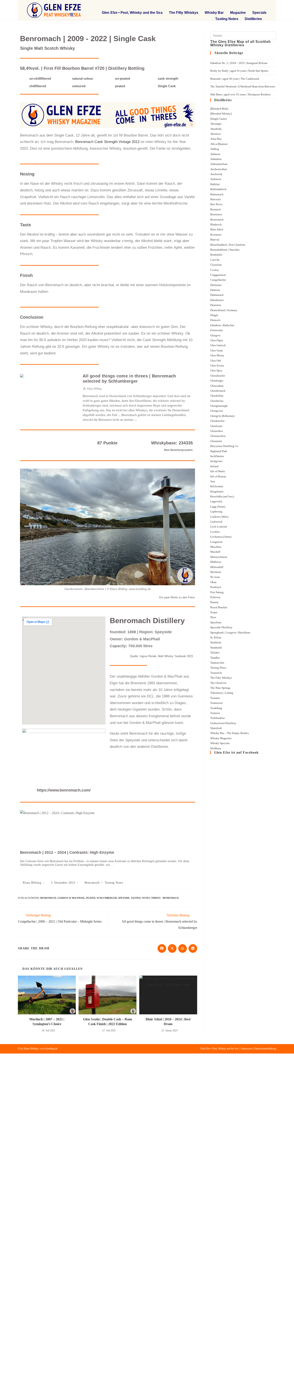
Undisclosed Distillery (223, 723)
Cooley (214, 270)
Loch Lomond (218, 526)
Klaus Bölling (32, 882)
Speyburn (215, 622)
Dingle (214, 315)
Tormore (215, 713)
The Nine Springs (220, 687)
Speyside (124, 898)
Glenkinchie (217, 420)
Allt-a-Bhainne (219, 144)
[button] (238, 5)
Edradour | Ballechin (222, 325)
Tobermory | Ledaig (221, 692)
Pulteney (215, 597)
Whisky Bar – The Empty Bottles (229, 733)
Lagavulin (216, 501)
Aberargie (216, 123)
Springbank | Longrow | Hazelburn (230, 632)
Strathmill (216, 647)
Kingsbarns (216, 491)
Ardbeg (214, 149)
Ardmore (215, 154)
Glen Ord (215, 360)
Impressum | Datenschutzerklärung (258, 1048)
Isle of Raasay (218, 476)
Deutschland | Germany (223, 310)
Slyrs (213, 617)
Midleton (215, 561)
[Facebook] (256, 5)
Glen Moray (217, 355)
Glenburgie (216, 380)
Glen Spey (216, 370)
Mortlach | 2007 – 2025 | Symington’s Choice (46, 1021)
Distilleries (253, 19)
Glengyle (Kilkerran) (222, 415)
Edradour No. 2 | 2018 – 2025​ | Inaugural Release (239, 63)
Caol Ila (215, 259)
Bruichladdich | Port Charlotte (227, 244)
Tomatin (215, 698)
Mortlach (215, 572)
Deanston (215, 305)
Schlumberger (107, 898)
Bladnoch (216, 224)
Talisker (215, 652)
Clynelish (216, 264)
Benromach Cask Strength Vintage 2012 (107, 142)
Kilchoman (216, 486)
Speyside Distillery (221, 627)
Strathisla (215, 642)
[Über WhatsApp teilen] (182, 948)
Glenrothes (216, 431)
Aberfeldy (216, 128)
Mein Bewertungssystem (178, 450)
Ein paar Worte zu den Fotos (177, 597)
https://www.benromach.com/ (64, 790)
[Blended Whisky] (221, 113)
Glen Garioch (218, 345)
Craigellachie (218, 279)
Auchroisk (216, 174)
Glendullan (216, 395)
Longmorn (216, 541)
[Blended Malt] (219, 108)
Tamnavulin (217, 662)
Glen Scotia (217, 365)
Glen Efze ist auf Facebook (236, 752)
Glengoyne (216, 410)
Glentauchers (218, 436)
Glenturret (216, 441)
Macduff (215, 551)
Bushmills (216, 254)
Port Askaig (217, 592)
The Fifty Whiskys (183, 12)
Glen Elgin (216, 340)
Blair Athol (216, 229)
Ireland (214, 466)
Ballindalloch (218, 189)
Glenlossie (216, 426)
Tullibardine (217, 718)
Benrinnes (216, 214)
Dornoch (215, 320)
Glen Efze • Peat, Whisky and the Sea (132, 12)
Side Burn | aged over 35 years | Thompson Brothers (240, 94)
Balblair (215, 184)
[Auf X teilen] (172, 948)
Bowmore (215, 234)
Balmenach (216, 194)
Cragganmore (218, 274)
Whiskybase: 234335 (172, 443)
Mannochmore (218, 557)
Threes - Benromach (165, 898)
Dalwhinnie (217, 300)
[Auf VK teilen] (193, 948)
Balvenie (215, 199)
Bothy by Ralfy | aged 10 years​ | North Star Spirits (239, 70)
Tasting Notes (226, 19)
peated (90, 898)
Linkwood (216, 521)
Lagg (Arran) (217, 506)
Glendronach (217, 390)
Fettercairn (216, 330)
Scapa (213, 612)
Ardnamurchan (218, 164)
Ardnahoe (216, 159)
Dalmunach (217, 294)
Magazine (238, 12)
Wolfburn (215, 748)
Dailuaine (216, 285)
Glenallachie (217, 375)
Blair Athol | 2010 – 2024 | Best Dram (168, 1021)
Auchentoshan (218, 169)
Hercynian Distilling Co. (224, 446)
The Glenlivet (218, 682)
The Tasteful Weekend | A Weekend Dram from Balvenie (242, 86)
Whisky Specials (220, 743)
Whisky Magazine (221, 738)
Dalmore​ (215, 290)
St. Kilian (215, 637)
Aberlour (215, 133)
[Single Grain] (218, 118)
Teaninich (216, 672)
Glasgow (215, 335)
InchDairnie (217, 456)
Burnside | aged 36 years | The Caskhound (234, 78)
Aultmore (215, 179)
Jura (212, 481)
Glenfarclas (216, 400)
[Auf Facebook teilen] (162, 948)
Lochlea (215, 531)
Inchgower (216, 461)
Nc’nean (215, 577)
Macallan (215, 546)
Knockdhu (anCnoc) (222, 496)
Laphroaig (216, 511)
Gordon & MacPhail (71, 898)
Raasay (214, 602)
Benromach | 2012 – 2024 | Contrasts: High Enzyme (67, 852)
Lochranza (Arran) (220, 536)
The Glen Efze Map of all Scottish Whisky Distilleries (240, 43)
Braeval (214, 239)
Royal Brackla (218, 607)
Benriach (215, 209)
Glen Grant (216, 350)
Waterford (216, 728)
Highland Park (218, 451)
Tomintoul (216, 703)
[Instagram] (265, 5)
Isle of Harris (217, 471)
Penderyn (215, 587)
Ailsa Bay (216, 138)
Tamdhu (215, 657)
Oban (213, 582)
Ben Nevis (216, 204)
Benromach (92, 882)
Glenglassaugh (218, 405)
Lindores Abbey (219, 516)
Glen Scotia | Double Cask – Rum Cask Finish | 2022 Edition (107, 1021)
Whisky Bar (214, 12)
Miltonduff (216, 567)
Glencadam (216, 385)
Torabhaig (216, 708)
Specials (259, 12)
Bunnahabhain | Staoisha (224, 249)
